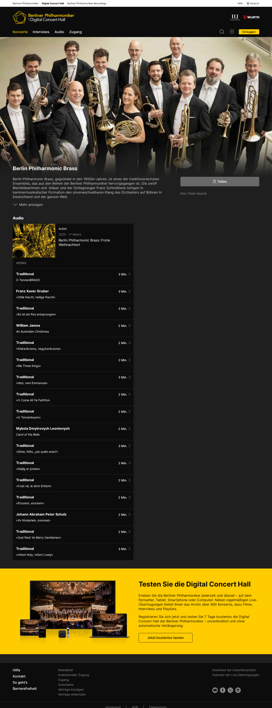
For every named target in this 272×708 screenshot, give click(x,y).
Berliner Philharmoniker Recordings (86, 3)
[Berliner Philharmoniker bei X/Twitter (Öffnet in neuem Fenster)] (230, 690)
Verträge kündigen (71, 689)
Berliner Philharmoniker (25, 3)
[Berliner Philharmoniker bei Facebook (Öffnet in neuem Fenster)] (222, 690)
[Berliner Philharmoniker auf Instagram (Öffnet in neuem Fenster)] (238, 690)
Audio (59, 32)
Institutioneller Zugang (73, 675)
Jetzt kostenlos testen (165, 638)
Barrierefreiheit (25, 688)
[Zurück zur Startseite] (43, 17)
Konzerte (20, 32)
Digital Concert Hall (53, 3)
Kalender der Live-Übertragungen (235, 675)
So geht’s (20, 682)
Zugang (75, 32)
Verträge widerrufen (72, 694)
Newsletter (65, 670)
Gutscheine (66, 684)
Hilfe (240, 3)
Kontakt (19, 676)
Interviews (41, 32)
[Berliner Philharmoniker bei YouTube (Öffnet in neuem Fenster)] (215, 690)
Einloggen (249, 31)
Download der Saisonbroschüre (234, 670)
